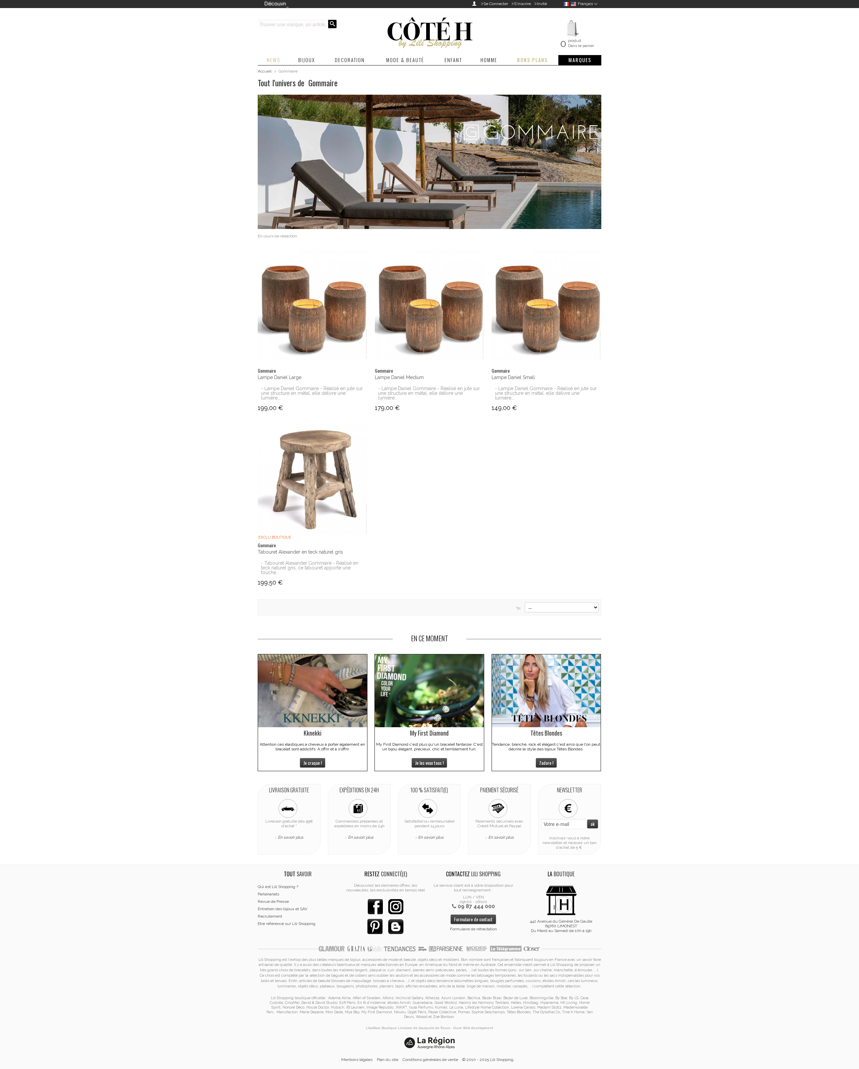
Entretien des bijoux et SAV (282, 909)
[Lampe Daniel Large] (312, 305)
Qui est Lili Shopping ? (278, 886)
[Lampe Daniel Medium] (430, 305)
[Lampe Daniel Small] (546, 305)
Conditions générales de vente (430, 1059)
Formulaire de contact (473, 919)
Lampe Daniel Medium (399, 377)
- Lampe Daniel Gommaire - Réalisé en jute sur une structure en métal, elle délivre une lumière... (312, 393)
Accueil (264, 71)
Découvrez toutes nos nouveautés (305, 4)
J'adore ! (546, 762)
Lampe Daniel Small (513, 377)
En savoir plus (290, 837)
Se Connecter (496, 3)
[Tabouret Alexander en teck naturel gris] (312, 479)
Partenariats (268, 894)
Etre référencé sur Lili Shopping (286, 923)
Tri (518, 608)
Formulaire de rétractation (473, 929)
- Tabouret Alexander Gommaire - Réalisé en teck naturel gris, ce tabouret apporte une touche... (309, 567)
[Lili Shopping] (429, 30)
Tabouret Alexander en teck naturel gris (300, 552)
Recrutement (270, 916)
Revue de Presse (273, 901)
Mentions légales (356, 1059)
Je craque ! (312, 762)
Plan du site (387, 1059)
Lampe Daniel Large (279, 377)
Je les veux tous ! (429, 762)
